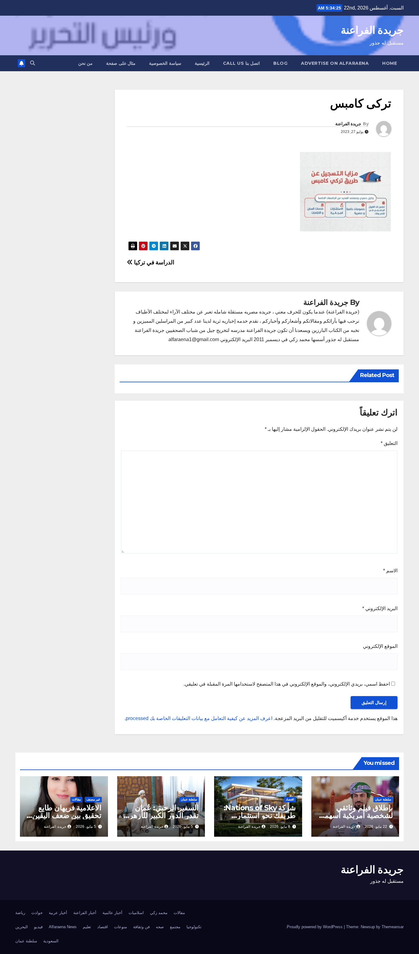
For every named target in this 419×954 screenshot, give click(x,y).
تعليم (87, 927)
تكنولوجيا (194, 927)
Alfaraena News (63, 927)
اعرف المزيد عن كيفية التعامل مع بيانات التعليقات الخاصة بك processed (199, 718)
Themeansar (393, 927)
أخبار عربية (58, 912)
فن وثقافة (141, 927)
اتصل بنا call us (241, 63)
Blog (280, 63)
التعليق (389, 443)
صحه (160, 927)
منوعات (120, 927)
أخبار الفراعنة (84, 912)
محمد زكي (158, 912)
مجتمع (175, 927)
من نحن (85, 63)
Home (389, 63)
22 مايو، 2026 (376, 826)
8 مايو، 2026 (280, 826)
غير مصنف (93, 799)
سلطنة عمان (383, 799)
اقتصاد (290, 799)
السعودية (51, 941)
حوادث (37, 912)
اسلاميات (136, 912)
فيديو (38, 927)
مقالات (76, 799)
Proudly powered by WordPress (315, 927)
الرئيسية (202, 63)
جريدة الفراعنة (372, 30)
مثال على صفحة (121, 63)
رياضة (20, 912)
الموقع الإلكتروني (380, 646)
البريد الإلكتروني (380, 608)
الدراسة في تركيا (153, 262)
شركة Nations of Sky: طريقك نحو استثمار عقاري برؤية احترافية (260, 815)
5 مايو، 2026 (183, 826)
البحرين (21, 927)
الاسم (390, 570)
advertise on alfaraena (335, 63)
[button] (32, 63)
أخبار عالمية (112, 912)
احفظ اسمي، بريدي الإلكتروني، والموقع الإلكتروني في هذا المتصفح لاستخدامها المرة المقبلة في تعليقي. (286, 684)
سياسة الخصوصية (165, 63)
